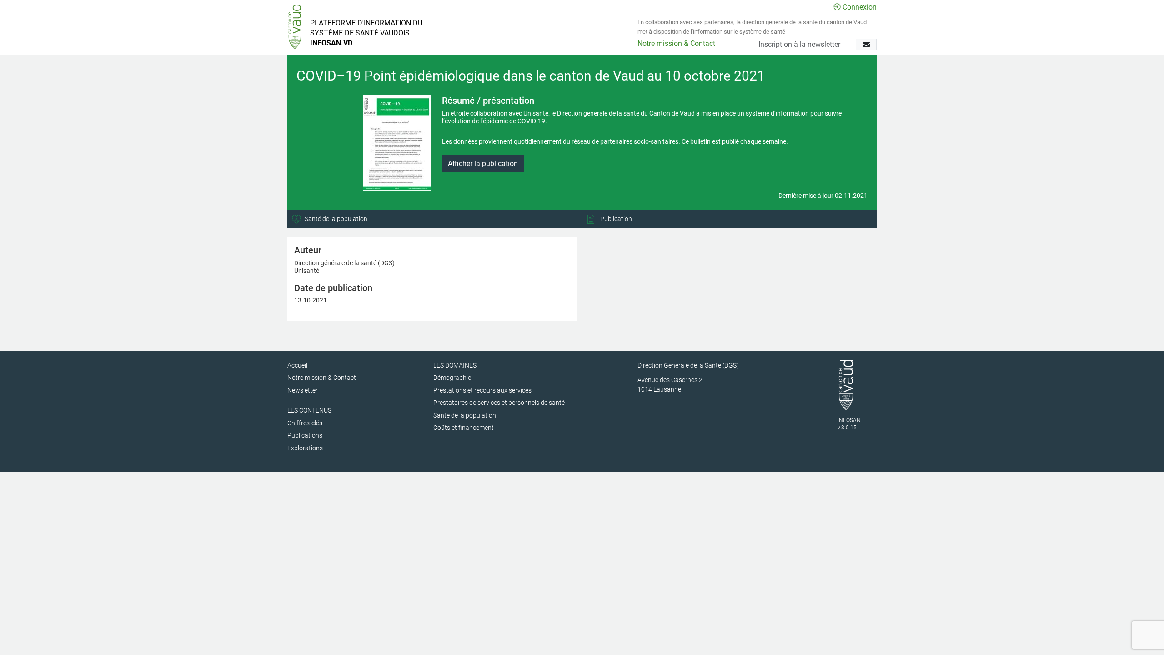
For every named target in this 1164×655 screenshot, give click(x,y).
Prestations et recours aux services (482, 390)
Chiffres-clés (304, 423)
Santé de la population (335, 218)
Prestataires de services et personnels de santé (499, 402)
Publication (615, 218)
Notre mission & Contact (676, 43)
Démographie (452, 377)
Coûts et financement (463, 427)
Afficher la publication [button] (483, 163)
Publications (304, 435)
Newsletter (302, 390)
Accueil (297, 365)
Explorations (305, 448)
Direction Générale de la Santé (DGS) (688, 365)
